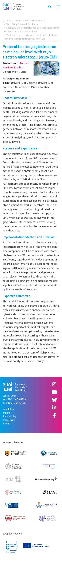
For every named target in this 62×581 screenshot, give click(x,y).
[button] (56, 7)
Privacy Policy (9, 416)
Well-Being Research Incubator (22, 24)
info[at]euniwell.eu (16, 402)
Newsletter (8, 409)
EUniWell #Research (35, 20)
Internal (6, 423)
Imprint (6, 412)
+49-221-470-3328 (16, 399)
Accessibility (9, 419)
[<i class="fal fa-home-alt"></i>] (4, 20)
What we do (15, 20)
